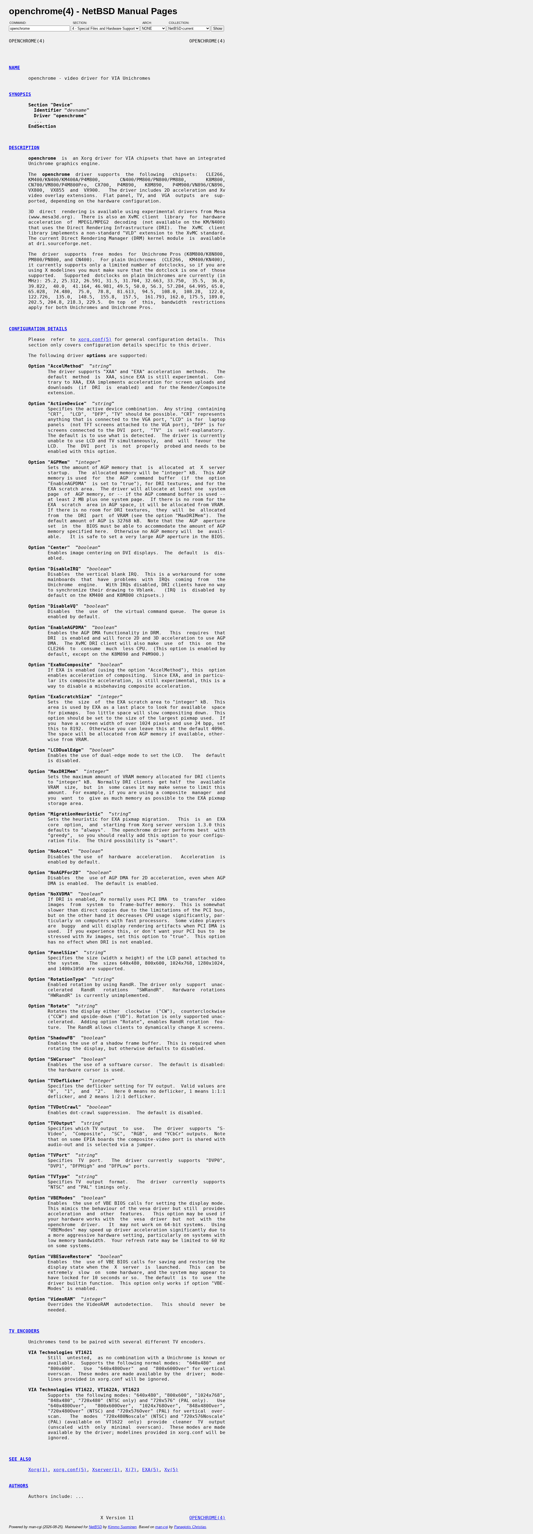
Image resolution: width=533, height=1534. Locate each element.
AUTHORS (18, 1485)
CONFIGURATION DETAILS (38, 328)
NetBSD (95, 1527)
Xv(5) (171, 1469)
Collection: (179, 23)
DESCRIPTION (24, 147)
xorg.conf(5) (95, 339)
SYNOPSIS (20, 94)
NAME (14, 67)
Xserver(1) (106, 1469)
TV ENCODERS (24, 1331)
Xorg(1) (38, 1469)
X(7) (131, 1469)
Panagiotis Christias (190, 1527)
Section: (81, 23)
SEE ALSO (20, 1459)
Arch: (149, 23)
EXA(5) (150, 1469)
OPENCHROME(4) (207, 1517)
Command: (19, 23)
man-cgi (161, 1527)
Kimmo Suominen (122, 1527)
